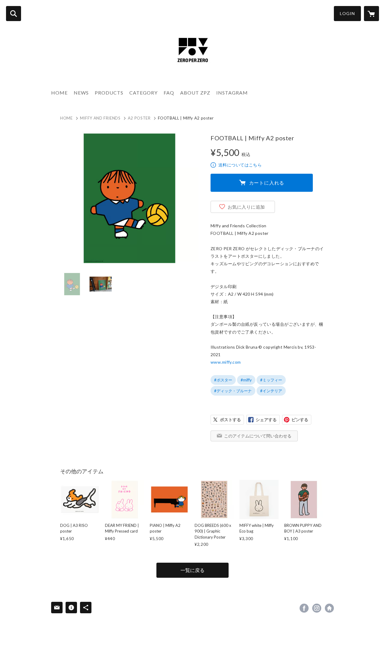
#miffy (246, 380)
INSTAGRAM (232, 92)
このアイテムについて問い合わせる (257, 435)
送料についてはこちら (240, 164)
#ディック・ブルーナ (233, 390)
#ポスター (223, 380)
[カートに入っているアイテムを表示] (371, 13)
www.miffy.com (226, 362)
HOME (59, 92)
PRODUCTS (109, 92)
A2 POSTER (139, 118)
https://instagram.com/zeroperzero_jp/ (316, 608)
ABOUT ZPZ (195, 92)
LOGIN (347, 13)
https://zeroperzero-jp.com (329, 608)
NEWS (81, 92)
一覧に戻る (192, 570)
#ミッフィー (271, 380)
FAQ (169, 92)
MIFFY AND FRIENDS (100, 118)
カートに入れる (267, 182)
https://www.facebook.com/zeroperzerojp (304, 608)
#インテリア (271, 390)
